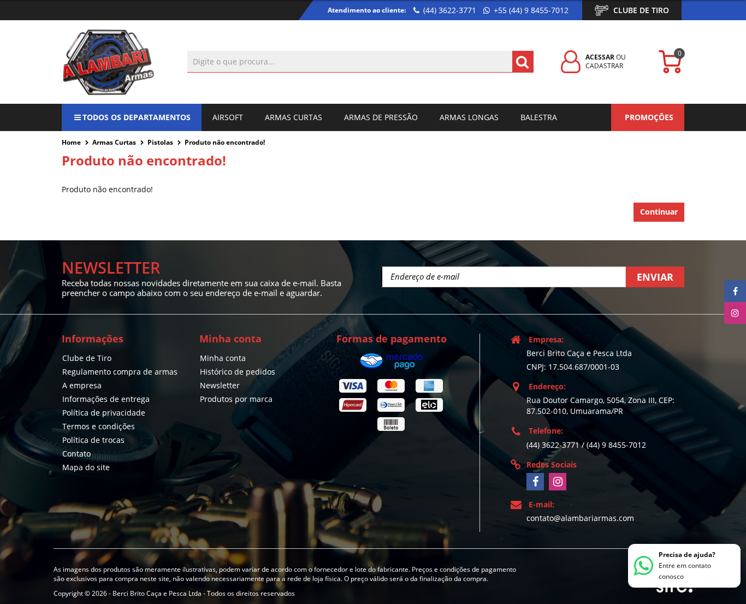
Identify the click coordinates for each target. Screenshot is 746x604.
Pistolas (160, 142)
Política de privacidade (103, 412)
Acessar (599, 57)
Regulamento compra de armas (119, 371)
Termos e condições (98, 426)
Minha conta (223, 358)
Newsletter (220, 385)
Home (71, 142)
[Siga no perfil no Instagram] (557, 481)
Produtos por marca (236, 399)
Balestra (538, 117)
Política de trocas (93, 440)
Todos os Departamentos (136, 117)
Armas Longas (469, 117)
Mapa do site (86, 467)
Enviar (655, 276)
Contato (76, 453)
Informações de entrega (106, 399)
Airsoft (227, 117)
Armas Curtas (293, 117)
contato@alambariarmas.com (580, 518)
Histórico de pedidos (237, 371)
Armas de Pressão (381, 117)
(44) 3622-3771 (448, 10)
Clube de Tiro (641, 10)
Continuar (659, 211)
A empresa (82, 385)
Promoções (649, 117)
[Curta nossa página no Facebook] (535, 481)
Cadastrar (604, 65)
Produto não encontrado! (225, 142)
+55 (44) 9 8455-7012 (530, 10)
